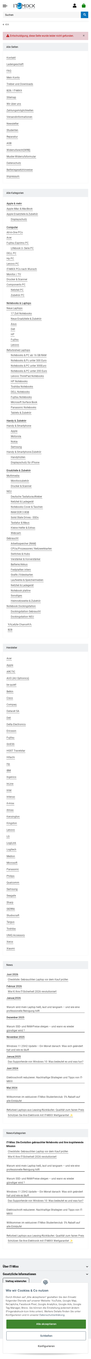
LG (8, 836)
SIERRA (11, 908)
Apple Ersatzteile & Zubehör (22, 214)
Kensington (13, 816)
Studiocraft (13, 915)
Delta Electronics (16, 724)
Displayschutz (19, 219)
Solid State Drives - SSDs (25, 517)
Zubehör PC (17, 295)
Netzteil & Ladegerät (22, 501)
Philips (10, 876)
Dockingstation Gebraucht (26, 611)
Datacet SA (13, 711)
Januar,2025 (14, 1056)
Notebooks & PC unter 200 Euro (29, 371)
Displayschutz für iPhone (25, 462)
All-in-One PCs (15, 232)
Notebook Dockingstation (21, 606)
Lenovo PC (13, 263)
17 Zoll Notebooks (21, 313)
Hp (8, 764)
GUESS (10, 744)
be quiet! (11, 684)
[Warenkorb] (83, 6)
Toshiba (11, 928)
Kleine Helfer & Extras (23, 527)
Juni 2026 (12, 974)
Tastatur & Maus (20, 522)
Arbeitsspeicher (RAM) (23, 543)
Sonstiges (16, 595)
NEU (9, 491)
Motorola (16, 436)
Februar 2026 (14, 986)
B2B (10, 629)
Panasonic (13, 869)
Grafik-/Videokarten (22, 574)
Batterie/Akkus (19, 564)
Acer (9, 237)
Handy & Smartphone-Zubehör (24, 451)
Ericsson (11, 730)
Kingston (12, 823)
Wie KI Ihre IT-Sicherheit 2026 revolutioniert (32, 991)
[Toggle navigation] (5, 6)
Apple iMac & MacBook (20, 208)
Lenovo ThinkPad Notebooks (27, 376)
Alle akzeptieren (46, 1323)
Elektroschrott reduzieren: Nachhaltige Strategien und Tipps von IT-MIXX (45, 1079)
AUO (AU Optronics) (18, 678)
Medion (11, 856)
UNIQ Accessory (16, 935)
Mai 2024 (12, 1087)
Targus (10, 922)
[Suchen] (84, 15)
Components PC (16, 284)
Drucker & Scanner (17, 279)
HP (12, 334)
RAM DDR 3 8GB (20, 512)
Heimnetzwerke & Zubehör (26, 600)
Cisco (10, 698)
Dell (13, 329)
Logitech (11, 849)
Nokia (14, 441)
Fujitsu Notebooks (21, 397)
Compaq (12, 704)
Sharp (10, 902)
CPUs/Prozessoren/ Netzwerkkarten (31, 548)
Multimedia (13, 475)
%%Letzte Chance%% (20, 624)
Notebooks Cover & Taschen (27, 506)
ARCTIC (11, 671)
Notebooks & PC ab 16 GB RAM (28, 355)
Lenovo (15, 344)
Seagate (11, 895)
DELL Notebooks (20, 391)
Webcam (16, 533)
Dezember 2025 (15, 1017)
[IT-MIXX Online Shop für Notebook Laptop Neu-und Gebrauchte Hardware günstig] (24, 6)
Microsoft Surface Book (24, 402)
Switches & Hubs (20, 553)
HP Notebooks (19, 381)
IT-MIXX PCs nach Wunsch (22, 269)
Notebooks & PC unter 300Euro (28, 365)
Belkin (10, 691)
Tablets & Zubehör (21, 412)
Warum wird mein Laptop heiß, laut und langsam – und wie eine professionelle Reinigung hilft (43, 1009)
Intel (9, 790)
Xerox (10, 941)
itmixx (10, 810)
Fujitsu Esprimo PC (18, 242)
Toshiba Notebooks (22, 386)
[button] (74, 6)
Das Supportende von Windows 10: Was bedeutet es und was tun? (45, 1061)
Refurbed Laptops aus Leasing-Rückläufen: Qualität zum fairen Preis (45, 1109)
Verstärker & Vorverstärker (25, 559)
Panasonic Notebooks (23, 407)
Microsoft (12, 862)
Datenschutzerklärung (52, 1314)
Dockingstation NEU (22, 616)
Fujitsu (15, 339)
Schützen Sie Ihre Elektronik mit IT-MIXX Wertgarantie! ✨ (40, 1115)
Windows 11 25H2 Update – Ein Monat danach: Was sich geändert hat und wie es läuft (45, 1048)
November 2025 (16, 1037)
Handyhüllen (18, 457)
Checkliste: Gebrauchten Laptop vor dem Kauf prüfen (38, 979)
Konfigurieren (46, 1346)
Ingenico (11, 777)
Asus (14, 324)
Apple (14, 431)
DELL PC (11, 253)
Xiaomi (11, 948)
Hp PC (10, 258)
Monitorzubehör (20, 480)
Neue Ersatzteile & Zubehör (26, 318)
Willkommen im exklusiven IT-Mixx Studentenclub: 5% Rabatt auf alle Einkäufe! (43, 1098)
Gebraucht (12, 538)
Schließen (46, 1335)
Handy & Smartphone (19, 425)
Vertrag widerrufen (16, 1281)
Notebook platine (20, 590)
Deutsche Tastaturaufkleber (26, 496)
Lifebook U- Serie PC (22, 248)
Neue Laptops (14, 308)
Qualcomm (13, 882)
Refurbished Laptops (18, 350)
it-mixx (10, 803)
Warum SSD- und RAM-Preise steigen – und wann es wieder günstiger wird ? (40, 1028)
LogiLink (11, 843)
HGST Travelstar (16, 750)
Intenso (11, 796)
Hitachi (11, 757)
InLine (10, 783)
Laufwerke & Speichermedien (27, 580)
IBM (9, 770)
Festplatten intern (21, 569)
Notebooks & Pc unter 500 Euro (29, 360)
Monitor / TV (14, 274)
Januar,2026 (14, 998)
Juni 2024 (12, 1068)
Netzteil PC (17, 289)
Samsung (16, 446)
